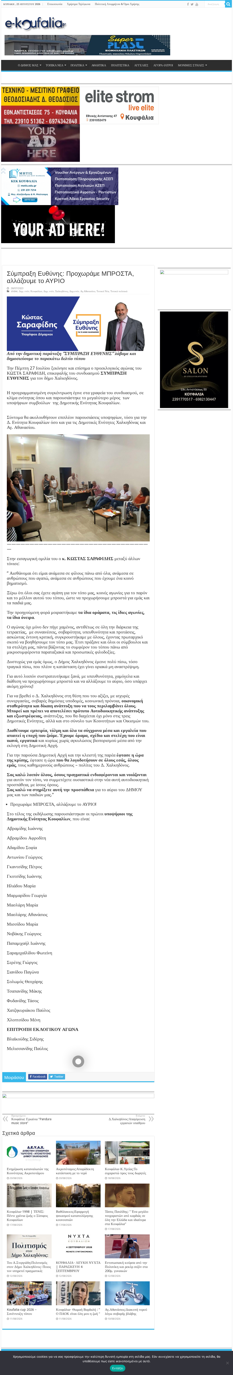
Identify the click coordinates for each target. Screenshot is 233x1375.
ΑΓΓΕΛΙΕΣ (141, 65)
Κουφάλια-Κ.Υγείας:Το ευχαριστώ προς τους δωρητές (125, 1171)
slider (14, 291)
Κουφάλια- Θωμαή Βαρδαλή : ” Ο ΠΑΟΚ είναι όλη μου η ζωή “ (78, 1312)
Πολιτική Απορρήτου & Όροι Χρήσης (117, 4)
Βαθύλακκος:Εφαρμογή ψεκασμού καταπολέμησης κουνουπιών (74, 1216)
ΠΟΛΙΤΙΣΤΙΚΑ (120, 65)
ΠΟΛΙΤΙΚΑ (77, 65)
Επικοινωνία (54, 4)
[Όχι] (227, 1363)
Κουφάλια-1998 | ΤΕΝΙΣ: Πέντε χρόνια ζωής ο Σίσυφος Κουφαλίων (27, 1216)
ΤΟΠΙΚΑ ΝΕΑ (54, 65)
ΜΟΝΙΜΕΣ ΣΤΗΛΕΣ (191, 65)
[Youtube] (197, 4)
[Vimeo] (201, 4)
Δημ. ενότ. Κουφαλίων (30, 291)
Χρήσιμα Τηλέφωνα (78, 4)
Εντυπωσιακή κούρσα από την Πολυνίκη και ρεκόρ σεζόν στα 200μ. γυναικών (126, 1267)
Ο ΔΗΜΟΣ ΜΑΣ (28, 65)
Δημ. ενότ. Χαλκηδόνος (55, 291)
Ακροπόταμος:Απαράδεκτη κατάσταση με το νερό (75, 1171)
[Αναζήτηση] (228, 4)
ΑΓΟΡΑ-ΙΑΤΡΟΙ (163, 65)
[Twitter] (192, 4)
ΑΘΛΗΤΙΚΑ (98, 65)
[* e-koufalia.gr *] (36, 22)
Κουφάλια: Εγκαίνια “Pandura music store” (31, 1119)
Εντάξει (117, 1368)
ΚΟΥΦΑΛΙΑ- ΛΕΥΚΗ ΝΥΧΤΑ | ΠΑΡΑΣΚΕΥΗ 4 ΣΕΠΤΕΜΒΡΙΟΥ (78, 1267)
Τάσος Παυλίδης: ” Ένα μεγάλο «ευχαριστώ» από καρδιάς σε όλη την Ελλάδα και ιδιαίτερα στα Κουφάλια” (126, 1218)
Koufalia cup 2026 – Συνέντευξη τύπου (22, 1312)
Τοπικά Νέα (102, 291)
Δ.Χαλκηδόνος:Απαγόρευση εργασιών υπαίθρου (127, 1119)
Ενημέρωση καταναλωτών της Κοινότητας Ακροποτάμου (28, 1171)
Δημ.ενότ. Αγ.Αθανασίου (82, 291)
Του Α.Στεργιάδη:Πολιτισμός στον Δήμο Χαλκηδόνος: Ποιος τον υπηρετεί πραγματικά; (29, 1267)
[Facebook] (188, 4)
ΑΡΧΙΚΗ (9, 65)
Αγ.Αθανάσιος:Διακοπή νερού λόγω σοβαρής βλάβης (126, 1312)
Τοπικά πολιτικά (118, 291)
